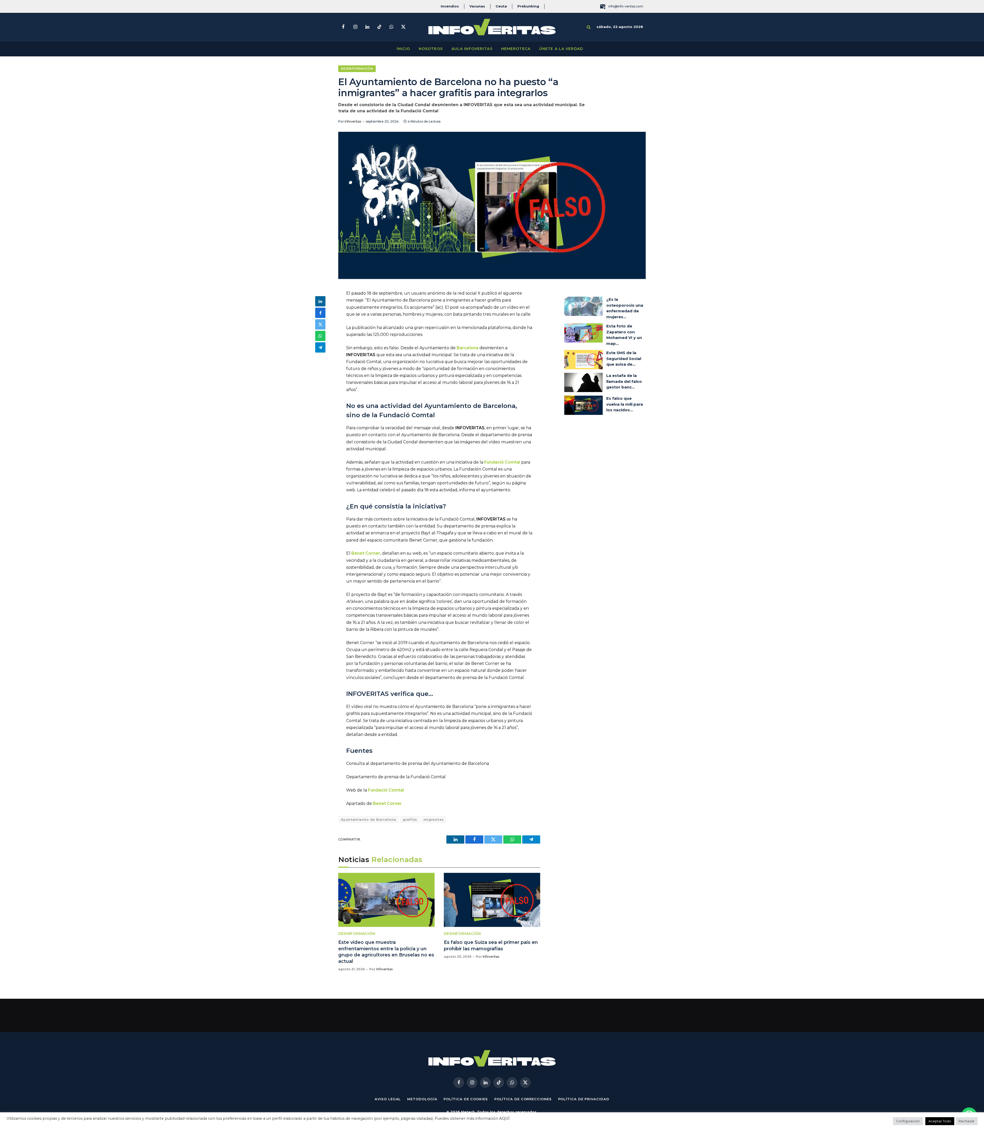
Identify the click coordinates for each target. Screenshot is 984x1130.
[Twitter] (320, 324)
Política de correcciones (523, 1099)
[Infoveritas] (492, 27)
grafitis (410, 819)
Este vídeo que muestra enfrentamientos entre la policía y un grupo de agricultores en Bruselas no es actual (386, 951)
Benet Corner (365, 553)
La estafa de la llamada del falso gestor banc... (624, 381)
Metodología (422, 1099)
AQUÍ (504, 1118)
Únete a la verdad (561, 48)
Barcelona (468, 347)
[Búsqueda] (589, 27)
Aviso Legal (388, 1099)
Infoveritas (353, 121)
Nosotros (431, 48)
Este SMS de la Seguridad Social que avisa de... (623, 358)
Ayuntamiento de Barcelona (368, 819)
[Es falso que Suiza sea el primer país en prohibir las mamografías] (492, 900)
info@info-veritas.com (625, 6)
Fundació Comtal (502, 462)
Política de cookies (466, 1099)
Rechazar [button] (967, 1121)
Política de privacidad (583, 1099)
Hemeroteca (515, 48)
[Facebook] (320, 313)
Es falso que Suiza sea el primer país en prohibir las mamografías (491, 945)
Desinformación (357, 69)
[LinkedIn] (320, 301)
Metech (468, 1112)
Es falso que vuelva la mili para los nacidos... (624, 404)
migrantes (434, 819)
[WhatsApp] (320, 336)
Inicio (403, 48)
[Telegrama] (320, 347)
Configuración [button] (908, 1121)
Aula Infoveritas (472, 48)
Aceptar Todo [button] (939, 1121)
